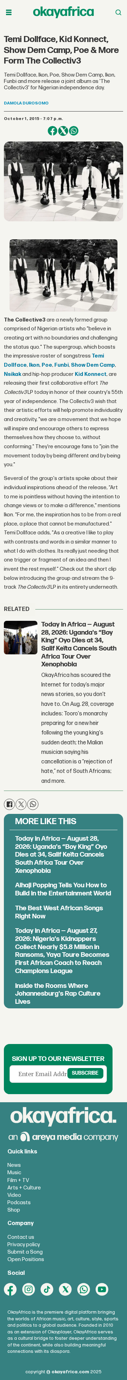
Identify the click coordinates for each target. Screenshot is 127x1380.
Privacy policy (23, 1244)
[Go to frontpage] (63, 12)
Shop (13, 1210)
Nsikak (12, 374)
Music (14, 1172)
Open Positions (25, 1259)
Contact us (20, 1237)
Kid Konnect (91, 374)
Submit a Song (25, 1252)
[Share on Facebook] (53, 131)
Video (14, 1195)
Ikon (34, 365)
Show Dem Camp (93, 365)
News (14, 1165)
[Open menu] (9, 12)
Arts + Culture (24, 1187)
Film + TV (18, 1180)
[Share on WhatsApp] (74, 131)
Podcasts (19, 1202)
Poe (47, 365)
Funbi (61, 365)
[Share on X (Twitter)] (63, 131)
